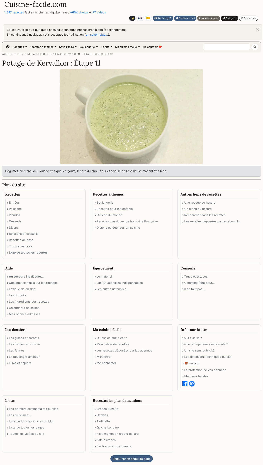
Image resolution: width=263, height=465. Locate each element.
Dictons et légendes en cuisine (118, 227)
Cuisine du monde (109, 215)
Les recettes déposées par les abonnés (212, 221)
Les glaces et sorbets (24, 338)
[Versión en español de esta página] (148, 18)
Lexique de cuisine (22, 289)
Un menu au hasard (198, 209)
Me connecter (106, 363)
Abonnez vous (209, 18)
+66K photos (79, 12)
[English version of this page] (140, 18)
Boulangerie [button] (87, 47)
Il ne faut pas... (194, 289)
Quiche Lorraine (108, 427)
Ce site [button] (105, 47)
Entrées (14, 202)
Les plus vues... (20, 415)
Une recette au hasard (199, 202)
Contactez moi (186, 18)
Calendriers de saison (24, 308)
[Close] (258, 30)
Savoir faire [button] (67, 47)
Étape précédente (97, 54)
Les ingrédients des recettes (29, 301)
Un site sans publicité (199, 350)
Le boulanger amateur (24, 356)
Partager (230, 18)
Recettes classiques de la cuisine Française (127, 221)
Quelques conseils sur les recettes (33, 283)
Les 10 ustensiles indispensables (120, 283)
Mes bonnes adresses (24, 314)
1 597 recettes (14, 12)
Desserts (15, 221)
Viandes (14, 215)
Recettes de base (21, 240)
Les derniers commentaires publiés (33, 409)
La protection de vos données (205, 370)
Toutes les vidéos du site (26, 433)
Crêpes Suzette (107, 409)
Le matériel (104, 276)
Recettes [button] (19, 47)
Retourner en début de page (131, 459)
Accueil (7, 54)
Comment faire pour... (199, 283)
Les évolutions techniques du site (208, 356)
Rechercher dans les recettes (205, 215)
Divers (13, 227)
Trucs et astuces (20, 246)
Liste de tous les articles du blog (31, 421)
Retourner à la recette (34, 54)
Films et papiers (20, 363)
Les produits (17, 295)
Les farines (17, 350)
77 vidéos (99, 12)
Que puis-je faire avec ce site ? (206, 344)
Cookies (102, 415)
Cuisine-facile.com (35, 4)
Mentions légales (196, 376)
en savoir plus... (97, 34)
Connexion (249, 18)
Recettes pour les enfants (115, 209)
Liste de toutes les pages (26, 427)
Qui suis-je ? (164, 18)
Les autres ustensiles (111, 289)
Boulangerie (105, 202)
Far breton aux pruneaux (114, 446)
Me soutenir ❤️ (152, 47)
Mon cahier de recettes (113, 344)
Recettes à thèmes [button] (42, 47)
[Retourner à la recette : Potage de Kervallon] (131, 116)
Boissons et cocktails (23, 233)
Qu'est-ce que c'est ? (112, 338)
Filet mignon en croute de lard (118, 433)
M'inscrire (104, 356)
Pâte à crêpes (106, 440)
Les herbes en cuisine (24, 344)
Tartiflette (103, 421)
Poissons (15, 209)
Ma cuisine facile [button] (126, 47)
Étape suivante (66, 54)
